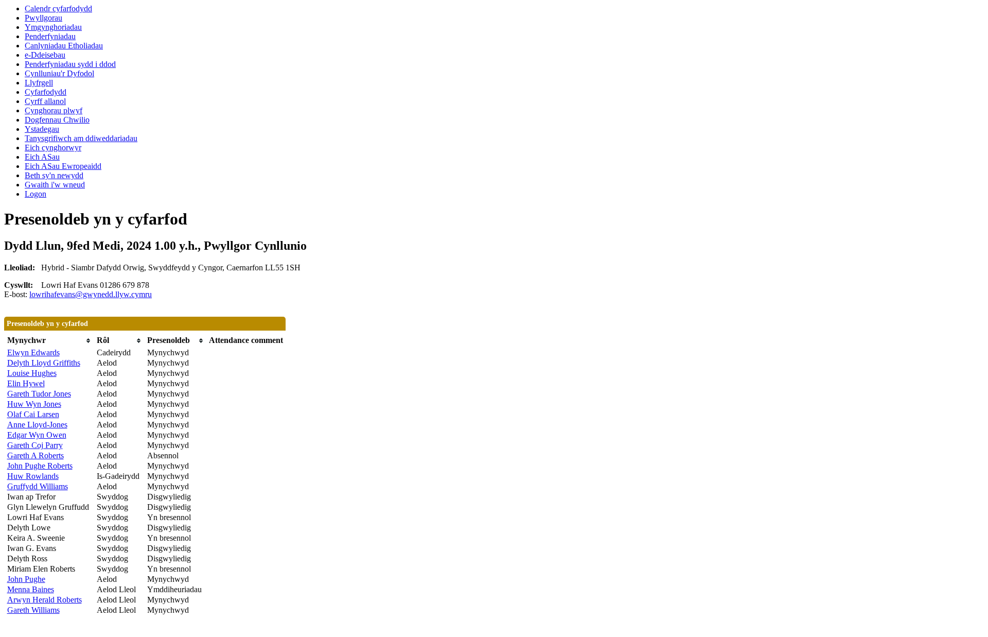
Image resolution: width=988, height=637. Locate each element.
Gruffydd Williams (37, 486)
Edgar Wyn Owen (36, 435)
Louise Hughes (32, 373)
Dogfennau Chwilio (57, 119)
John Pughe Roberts (40, 465)
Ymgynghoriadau (53, 27)
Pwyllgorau (43, 17)
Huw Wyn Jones (34, 404)
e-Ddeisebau (45, 54)
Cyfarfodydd (45, 92)
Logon (35, 194)
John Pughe (26, 579)
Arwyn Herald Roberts (44, 599)
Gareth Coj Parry (35, 445)
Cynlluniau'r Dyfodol (59, 73)
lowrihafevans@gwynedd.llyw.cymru (90, 294)
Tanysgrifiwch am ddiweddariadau (81, 138)
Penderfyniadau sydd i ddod (70, 64)
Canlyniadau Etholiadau (64, 45)
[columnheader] (49, 341)
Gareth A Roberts (35, 455)
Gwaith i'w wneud (55, 184)
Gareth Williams (33, 610)
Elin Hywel (26, 383)
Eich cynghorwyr (53, 147)
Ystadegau (42, 129)
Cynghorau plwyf (53, 110)
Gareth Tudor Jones (39, 393)
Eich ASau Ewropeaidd (63, 166)
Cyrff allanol (45, 101)
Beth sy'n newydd (54, 175)
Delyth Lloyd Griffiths (43, 362)
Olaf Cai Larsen (33, 414)
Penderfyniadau (50, 36)
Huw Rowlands (33, 476)
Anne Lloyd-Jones (37, 424)
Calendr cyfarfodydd (58, 8)
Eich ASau (42, 156)
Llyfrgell (39, 82)
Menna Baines (30, 589)
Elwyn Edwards (33, 352)
